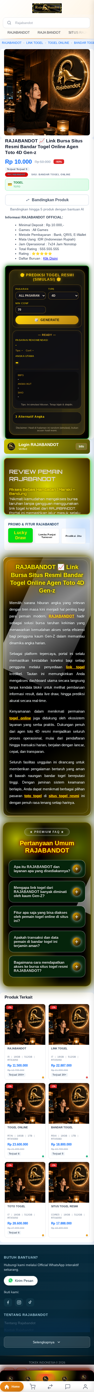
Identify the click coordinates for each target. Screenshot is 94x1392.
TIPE (51, 289)
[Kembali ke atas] (85, 1368)
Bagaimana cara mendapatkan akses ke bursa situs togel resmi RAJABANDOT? (41, 967)
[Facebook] (8, 1303)
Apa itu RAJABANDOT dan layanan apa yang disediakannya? (42, 869)
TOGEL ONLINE (58, 42)
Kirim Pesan (24, 1281)
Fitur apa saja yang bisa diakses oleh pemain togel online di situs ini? (41, 917)
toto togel (33, 796)
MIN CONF (22, 303)
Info (81, 447)
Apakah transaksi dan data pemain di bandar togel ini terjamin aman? (36, 942)
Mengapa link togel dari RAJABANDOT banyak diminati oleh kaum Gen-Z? (40, 892)
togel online (20, 718)
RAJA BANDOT (49, 32)
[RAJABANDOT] (46, 8)
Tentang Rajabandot (19, 1323)
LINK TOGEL (34, 42)
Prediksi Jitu (73, 536)
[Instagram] (19, 1303)
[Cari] (9, 23)
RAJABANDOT (18, 32)
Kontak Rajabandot (19, 1330)
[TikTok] (30, 1303)
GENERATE (47, 320)
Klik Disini (50, 259)
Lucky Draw (20, 536)
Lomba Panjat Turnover (47, 536)
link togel (75, 667)
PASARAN (21, 289)
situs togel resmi (64, 796)
